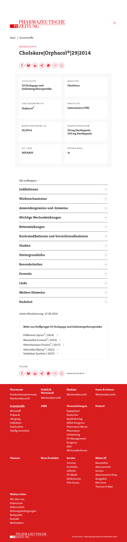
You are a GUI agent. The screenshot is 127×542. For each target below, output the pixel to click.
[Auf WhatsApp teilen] (48, 65)
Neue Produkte (50, 458)
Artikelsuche (74, 478)
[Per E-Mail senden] (55, 65)
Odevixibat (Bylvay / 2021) (39, 349)
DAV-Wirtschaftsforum (77, 448)
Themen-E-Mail (104, 486)
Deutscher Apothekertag (75, 417)
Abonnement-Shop (106, 475)
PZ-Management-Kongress (77, 440)
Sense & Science (104, 389)
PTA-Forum (73, 482)
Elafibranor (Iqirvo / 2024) (38, 335)
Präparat (15, 415)
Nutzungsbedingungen (23, 511)
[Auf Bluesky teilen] (28, 65)
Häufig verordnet (19, 430)
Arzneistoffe (17, 406)
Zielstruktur (16, 426)
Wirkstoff (15, 411)
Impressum (16, 503)
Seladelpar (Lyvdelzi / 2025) (38, 353)
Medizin (71, 389)
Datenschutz (17, 507)
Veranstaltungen (77, 406)
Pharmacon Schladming (73, 432)
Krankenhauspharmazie (23, 394)
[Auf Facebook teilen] (21, 65)
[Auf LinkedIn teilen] (35, 65)
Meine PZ (100, 458)
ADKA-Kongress (76, 423)
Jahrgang (15, 419)
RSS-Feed (100, 482)
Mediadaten (17, 523)
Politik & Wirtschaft (47, 391)
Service (71, 458)
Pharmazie (16, 389)
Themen (15, 458)
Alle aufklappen (28, 180)
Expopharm (73, 411)
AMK (44, 406)
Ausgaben (101, 478)
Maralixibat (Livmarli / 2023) (40, 340)
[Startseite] (28, 535)
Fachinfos (72, 467)
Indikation (15, 423)
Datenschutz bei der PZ (75, 373)
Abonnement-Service (103, 469)
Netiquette (16, 515)
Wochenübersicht (20, 398)
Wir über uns (17, 499)
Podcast (100, 406)
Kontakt (14, 519)
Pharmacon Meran (77, 426)
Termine (71, 463)
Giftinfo (71, 471)
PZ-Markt (72, 475)
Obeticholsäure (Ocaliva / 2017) (41, 345)
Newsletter (101, 463)
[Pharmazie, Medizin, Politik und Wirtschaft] (37, 24)
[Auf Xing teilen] (41, 65)
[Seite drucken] (61, 65)
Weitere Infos (18, 494)
